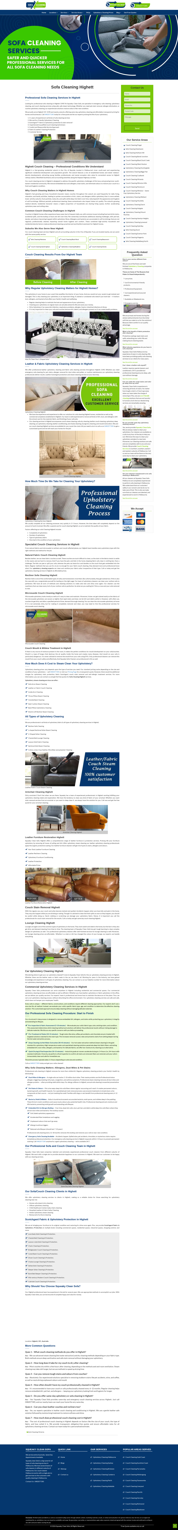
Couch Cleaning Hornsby (134, 1498)
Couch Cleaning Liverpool (134, 1486)
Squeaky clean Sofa (32, 1461)
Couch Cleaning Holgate (134, 208)
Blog (118, 12)
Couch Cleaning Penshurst (135, 187)
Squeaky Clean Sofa (63, 1526)
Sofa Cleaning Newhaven (134, 149)
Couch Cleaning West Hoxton (136, 164)
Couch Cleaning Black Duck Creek (138, 160)
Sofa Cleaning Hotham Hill (135, 153)
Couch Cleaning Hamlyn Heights (137, 218)
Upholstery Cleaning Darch (135, 204)
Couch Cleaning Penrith (133, 1492)
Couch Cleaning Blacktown (135, 1509)
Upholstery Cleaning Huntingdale (137, 168)
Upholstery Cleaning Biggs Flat (137, 172)
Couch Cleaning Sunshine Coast (136, 1463)
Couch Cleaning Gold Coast (135, 1457)
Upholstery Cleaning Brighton (70, 247)
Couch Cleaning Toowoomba (135, 1480)
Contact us (64, 1475)
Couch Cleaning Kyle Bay (134, 226)
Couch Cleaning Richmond (134, 1504)
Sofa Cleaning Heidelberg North (137, 241)
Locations (53, 12)
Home (44, 12)
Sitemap (63, 1469)
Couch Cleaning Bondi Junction (137, 156)
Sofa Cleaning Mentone (38, 239)
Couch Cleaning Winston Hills (136, 183)
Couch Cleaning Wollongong (135, 1475)
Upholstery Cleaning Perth (102, 1480)
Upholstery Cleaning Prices (103, 12)
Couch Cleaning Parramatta (135, 1469)
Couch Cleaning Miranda (134, 179)
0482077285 (49, 114)
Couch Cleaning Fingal (134, 145)
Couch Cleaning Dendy (99, 247)
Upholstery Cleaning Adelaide (103, 1486)
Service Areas (76, 12)
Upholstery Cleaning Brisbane (103, 1469)
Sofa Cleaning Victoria (36, 1432)
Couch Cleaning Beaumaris (100, 239)
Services (64, 12)
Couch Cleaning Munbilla (135, 201)
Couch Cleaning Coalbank (135, 175)
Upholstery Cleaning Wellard (136, 197)
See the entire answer (130, 328)
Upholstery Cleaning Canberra (104, 1475)
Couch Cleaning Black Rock (70, 239)
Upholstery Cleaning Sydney (103, 1463)
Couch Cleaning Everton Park (136, 234)
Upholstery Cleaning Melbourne (104, 1457)
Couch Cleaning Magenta (135, 237)
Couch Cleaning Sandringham (40, 247)
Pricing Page (72, 672)
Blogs (62, 1463)
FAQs (88, 12)
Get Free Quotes (130, 12)
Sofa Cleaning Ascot (133, 230)
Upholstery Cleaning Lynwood (136, 222)
